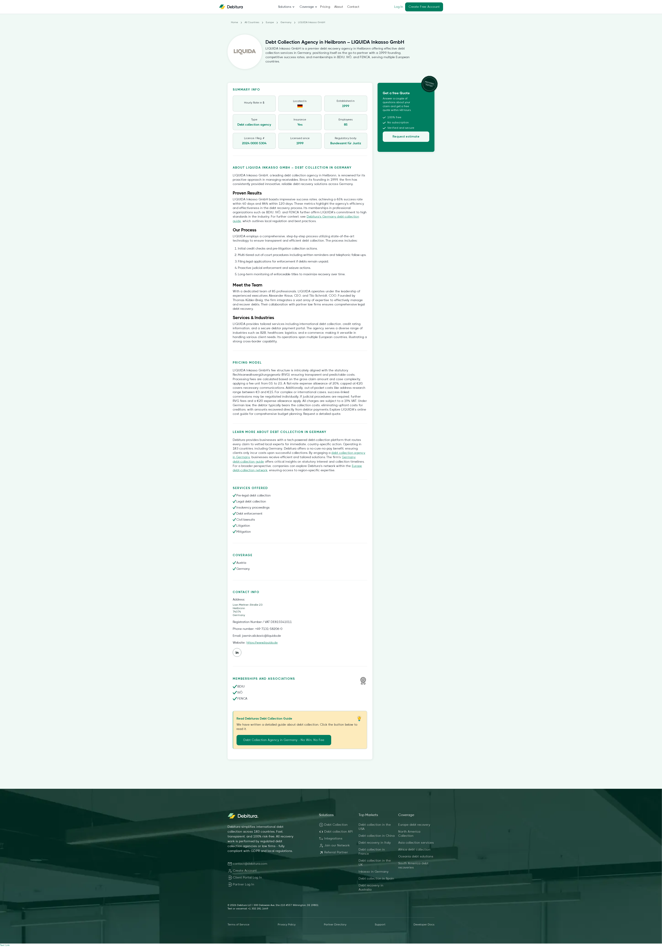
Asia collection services (416, 842)
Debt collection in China (377, 835)
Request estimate (406, 136)
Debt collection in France (372, 851)
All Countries (252, 22)
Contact (353, 6)
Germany (286, 22)
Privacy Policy (287, 924)
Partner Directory (335, 924)
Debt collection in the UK (375, 862)
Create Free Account (424, 6)
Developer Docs (424, 924)
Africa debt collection (414, 849)
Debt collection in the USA (375, 827)
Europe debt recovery (414, 824)
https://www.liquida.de (262, 642)
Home (234, 22)
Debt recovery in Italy (375, 842)
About (338, 6)
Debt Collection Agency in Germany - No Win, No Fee (283, 740)
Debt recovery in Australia (371, 887)
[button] (284, 7)
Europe (270, 22)
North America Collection (409, 833)
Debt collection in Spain (376, 878)
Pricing (325, 6)
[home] (231, 7)
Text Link (5, 945)
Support (380, 924)
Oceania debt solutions (415, 856)
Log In (398, 6)
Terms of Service (238, 924)
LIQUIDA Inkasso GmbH (311, 22)
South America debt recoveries (413, 865)
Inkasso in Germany (374, 871)
